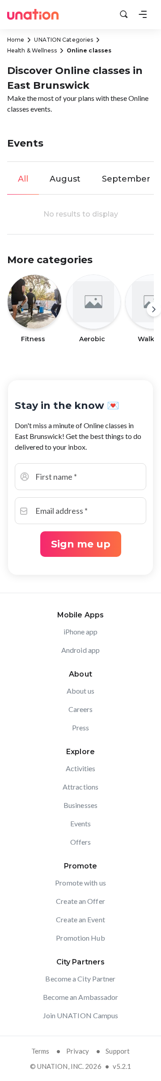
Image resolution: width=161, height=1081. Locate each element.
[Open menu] (142, 14)
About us (81, 690)
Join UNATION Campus (81, 1015)
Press (80, 727)
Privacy (77, 1051)
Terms (40, 1051)
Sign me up (80, 544)
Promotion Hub (80, 937)
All (23, 179)
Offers (80, 842)
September (126, 179)
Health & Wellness (32, 50)
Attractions (80, 786)
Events (80, 823)
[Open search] (124, 14)
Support (118, 1051)
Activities (81, 768)
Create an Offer (80, 901)
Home (15, 39)
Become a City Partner (80, 978)
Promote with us (80, 882)
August (65, 179)
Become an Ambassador (81, 997)
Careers (80, 709)
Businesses (80, 805)
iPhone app (81, 631)
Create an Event (80, 919)
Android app (80, 650)
